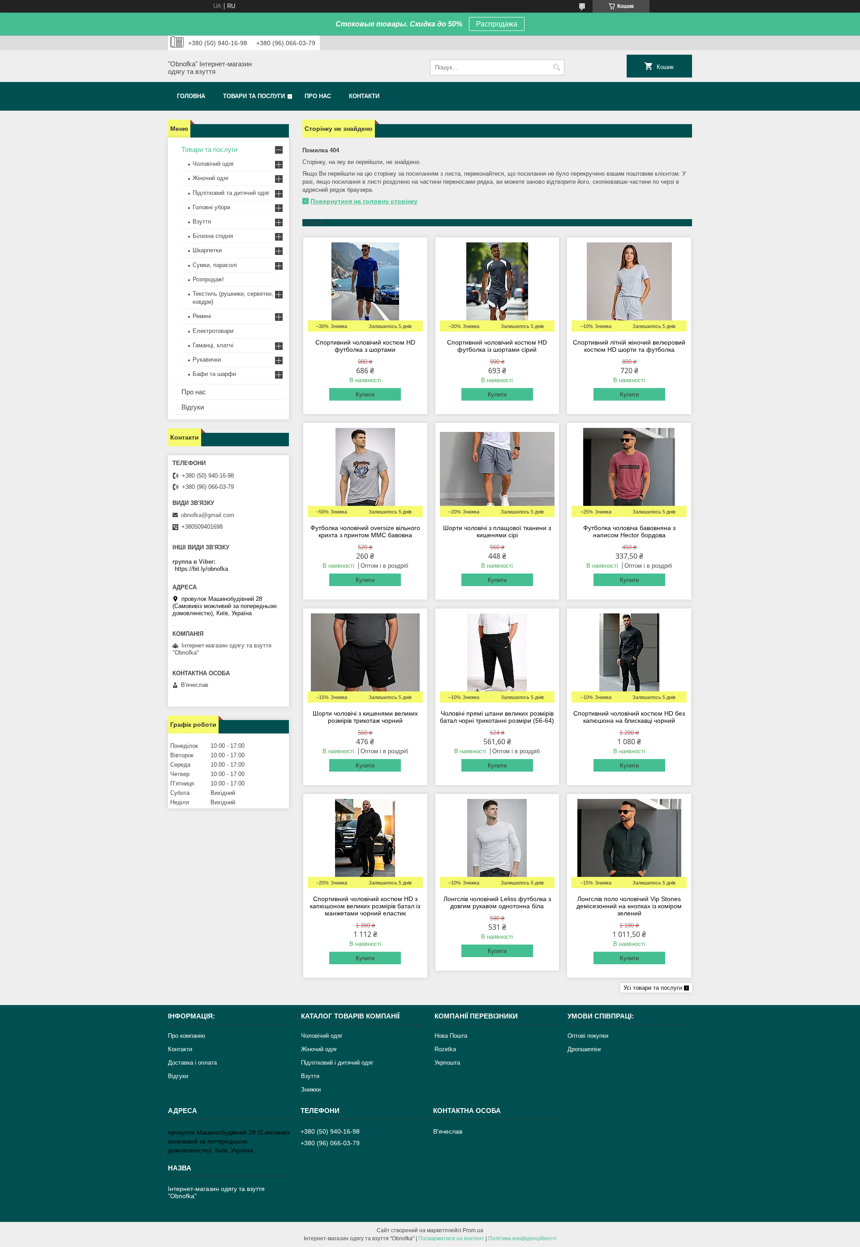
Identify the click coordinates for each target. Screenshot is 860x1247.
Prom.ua (473, 1230)
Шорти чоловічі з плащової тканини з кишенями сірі (497, 531)
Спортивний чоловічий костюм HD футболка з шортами (365, 346)
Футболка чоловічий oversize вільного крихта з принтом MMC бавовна (365, 531)
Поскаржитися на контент (451, 1238)
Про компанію (186, 1035)
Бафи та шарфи (214, 374)
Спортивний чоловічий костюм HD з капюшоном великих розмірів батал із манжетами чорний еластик (365, 906)
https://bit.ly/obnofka (201, 568)
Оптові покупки (588, 1035)
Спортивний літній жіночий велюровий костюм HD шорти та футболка (629, 346)
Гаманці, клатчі (213, 345)
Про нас (318, 96)
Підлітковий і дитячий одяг (337, 1062)
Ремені (202, 316)
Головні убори (211, 207)
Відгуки (192, 407)
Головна (191, 96)
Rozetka (445, 1049)
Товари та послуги (254, 96)
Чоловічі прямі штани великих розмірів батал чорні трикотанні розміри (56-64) (497, 717)
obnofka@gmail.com (207, 515)
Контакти (364, 96)
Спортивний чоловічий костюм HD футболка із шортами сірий (497, 346)
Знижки (311, 1089)
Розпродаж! (208, 279)
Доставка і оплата (192, 1062)
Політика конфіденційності (522, 1238)
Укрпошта (447, 1062)
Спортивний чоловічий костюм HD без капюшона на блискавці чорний (629, 717)
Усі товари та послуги (653, 987)
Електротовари (213, 331)
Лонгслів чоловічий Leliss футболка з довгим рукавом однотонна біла (497, 902)
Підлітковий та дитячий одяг (231, 193)
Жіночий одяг (211, 178)
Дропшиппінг (585, 1049)
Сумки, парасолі (215, 265)
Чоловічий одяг (213, 163)
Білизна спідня (213, 236)
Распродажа (496, 24)
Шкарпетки (207, 250)
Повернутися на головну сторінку (363, 201)
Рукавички (207, 359)
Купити (365, 394)
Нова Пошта (450, 1035)
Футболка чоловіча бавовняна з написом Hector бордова (629, 531)
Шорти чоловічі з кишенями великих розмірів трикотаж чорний (365, 717)
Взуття (202, 221)
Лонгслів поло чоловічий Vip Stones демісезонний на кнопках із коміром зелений (629, 906)
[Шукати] (556, 67)
